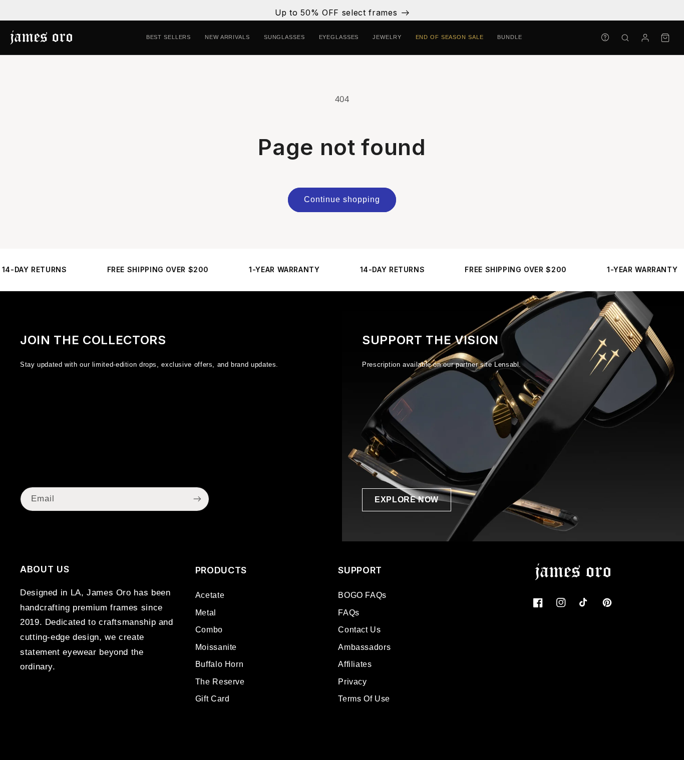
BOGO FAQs (362, 595)
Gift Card (212, 698)
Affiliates (355, 664)
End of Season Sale (450, 37)
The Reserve (220, 681)
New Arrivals (227, 37)
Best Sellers (168, 37)
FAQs (349, 612)
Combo (209, 629)
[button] (625, 38)
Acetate (209, 595)
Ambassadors (364, 647)
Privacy (352, 681)
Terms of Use (364, 698)
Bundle (509, 37)
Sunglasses (284, 37)
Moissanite (216, 647)
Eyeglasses (339, 37)
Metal (205, 612)
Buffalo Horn (219, 664)
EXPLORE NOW (407, 499)
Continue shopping (342, 199)
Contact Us (359, 629)
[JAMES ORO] (41, 38)
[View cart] (665, 38)
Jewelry (387, 37)
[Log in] (645, 38)
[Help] (605, 37)
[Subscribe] (197, 499)
